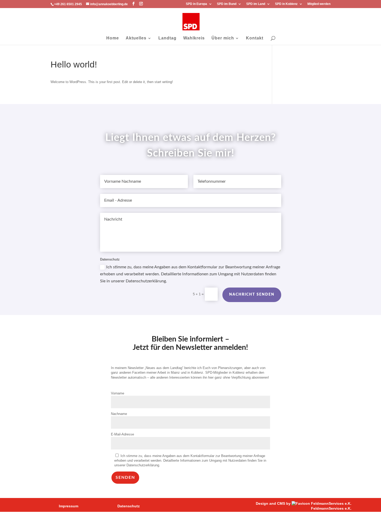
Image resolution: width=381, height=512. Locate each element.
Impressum (68, 506)
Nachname (119, 414)
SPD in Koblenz (286, 4)
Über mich (222, 38)
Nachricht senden (251, 294)
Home (112, 38)
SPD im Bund (226, 4)
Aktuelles (136, 38)
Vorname (117, 393)
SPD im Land (255, 4)
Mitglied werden (318, 4)
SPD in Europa (196, 4)
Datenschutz (128, 506)
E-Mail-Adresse (122, 434)
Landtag (167, 38)
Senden (125, 477)
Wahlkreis (194, 38)
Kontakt (254, 38)
